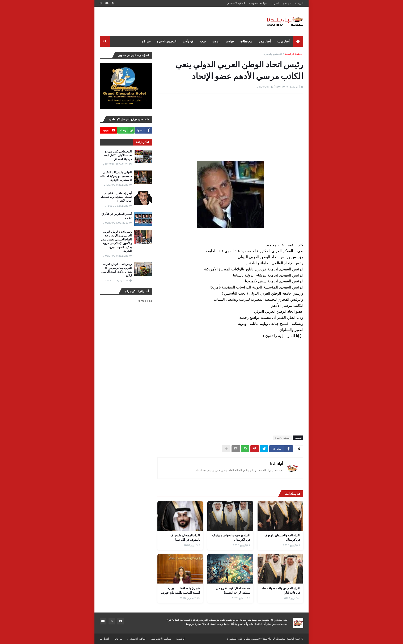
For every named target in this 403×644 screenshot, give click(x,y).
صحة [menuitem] (203, 41)
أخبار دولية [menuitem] (283, 41)
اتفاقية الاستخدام (236, 3)
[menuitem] (298, 41)
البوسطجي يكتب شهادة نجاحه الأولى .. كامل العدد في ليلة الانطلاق (117, 155)
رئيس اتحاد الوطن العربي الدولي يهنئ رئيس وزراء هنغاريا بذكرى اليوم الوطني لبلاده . (116, 270)
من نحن (287, 3)
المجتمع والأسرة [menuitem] (167, 41)
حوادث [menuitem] (230, 41)
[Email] (236, 448)
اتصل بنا (275, 3)
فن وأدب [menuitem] (188, 41)
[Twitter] (264, 448)
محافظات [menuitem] (246, 41)
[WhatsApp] (245, 448)
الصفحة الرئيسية (293, 54)
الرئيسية (298, 3)
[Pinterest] (254, 448)
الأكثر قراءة (142, 142)
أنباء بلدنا (276, 463)
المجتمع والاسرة (272, 54)
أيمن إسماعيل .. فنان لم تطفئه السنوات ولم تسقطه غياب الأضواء (116, 197)
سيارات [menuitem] (146, 41)
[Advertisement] (176, 21)
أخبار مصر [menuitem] (264, 41)
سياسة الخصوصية (258, 3)
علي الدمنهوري (234, 639)
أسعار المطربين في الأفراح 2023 (116, 216)
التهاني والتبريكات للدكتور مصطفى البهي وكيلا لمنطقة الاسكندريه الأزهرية (116, 176)
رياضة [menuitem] (216, 41)
